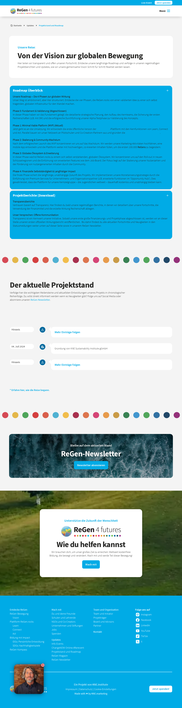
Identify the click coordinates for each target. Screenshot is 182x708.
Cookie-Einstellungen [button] (105, 689)
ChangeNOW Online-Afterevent (68, 647)
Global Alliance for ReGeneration (143, 132)
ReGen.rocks (103, 129)
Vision (16, 617)
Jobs (54, 629)
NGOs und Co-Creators (63, 621)
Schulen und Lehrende (64, 617)
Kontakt (97, 631)
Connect (17, 629)
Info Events (57, 643)
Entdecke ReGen (18, 609)
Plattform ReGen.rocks (22, 621)
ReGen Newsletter (40, 299)
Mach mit (91, 564)
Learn (16, 625)
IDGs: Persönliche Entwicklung (28, 641)
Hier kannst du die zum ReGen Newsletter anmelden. (40, 231)
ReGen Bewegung (19, 613)
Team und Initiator (103, 613)
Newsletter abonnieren (91, 465)
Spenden (56, 633)
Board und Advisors (103, 621)
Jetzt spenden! (160, 688)
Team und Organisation (106, 609)
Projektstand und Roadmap (66, 651)
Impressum (71, 689)
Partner (97, 625)
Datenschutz (85, 689)
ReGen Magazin (60, 655)
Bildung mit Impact (20, 637)
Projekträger (99, 617)
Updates (56, 639)
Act (14, 633)
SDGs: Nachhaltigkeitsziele (26, 645)
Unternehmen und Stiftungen (67, 625)
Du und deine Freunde (63, 613)
